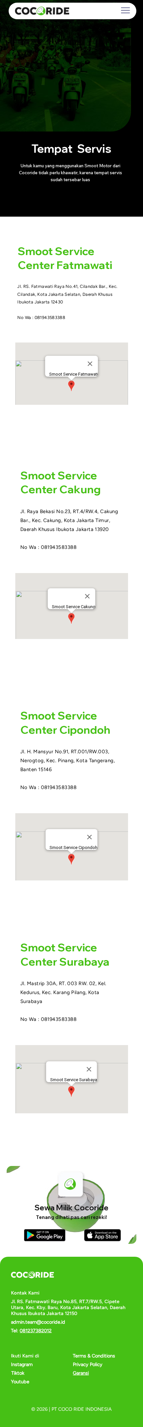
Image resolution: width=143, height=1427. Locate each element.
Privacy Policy (87, 1364)
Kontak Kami (25, 1293)
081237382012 (36, 1331)
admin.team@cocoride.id (38, 1322)
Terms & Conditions (94, 1356)
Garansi (81, 1373)
